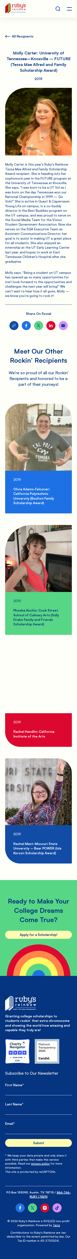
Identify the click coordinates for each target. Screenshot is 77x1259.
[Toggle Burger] (69, 8)
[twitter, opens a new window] (32, 1207)
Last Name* (14, 1104)
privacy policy (40, 1163)
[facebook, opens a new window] (20, 1207)
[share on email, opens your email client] (63, 325)
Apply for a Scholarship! (38, 935)
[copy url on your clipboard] (13, 325)
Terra (56, 1225)
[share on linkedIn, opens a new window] (50, 325)
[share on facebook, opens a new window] (26, 325)
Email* (10, 1123)
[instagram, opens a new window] (44, 1207)
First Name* (14, 1085)
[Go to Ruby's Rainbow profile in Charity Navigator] (17, 1051)
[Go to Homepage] (15, 8)
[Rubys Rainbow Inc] (47, 1051)
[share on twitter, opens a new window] (38, 325)
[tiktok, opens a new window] (57, 1207)
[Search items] (57, 8)
